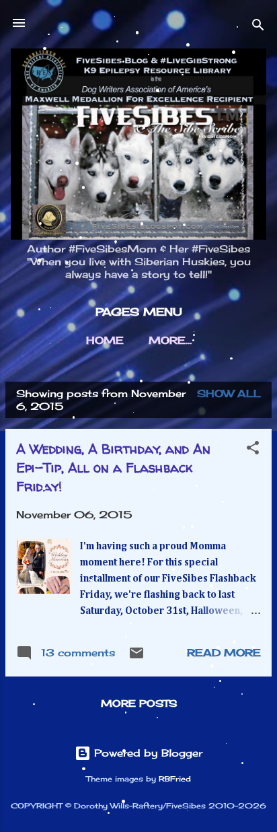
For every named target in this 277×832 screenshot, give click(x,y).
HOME (105, 340)
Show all (229, 393)
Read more (224, 652)
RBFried (175, 779)
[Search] (258, 27)
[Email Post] (136, 657)
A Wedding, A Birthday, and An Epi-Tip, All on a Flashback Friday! (113, 467)
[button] (253, 450)
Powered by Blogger (146, 753)
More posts (139, 703)
